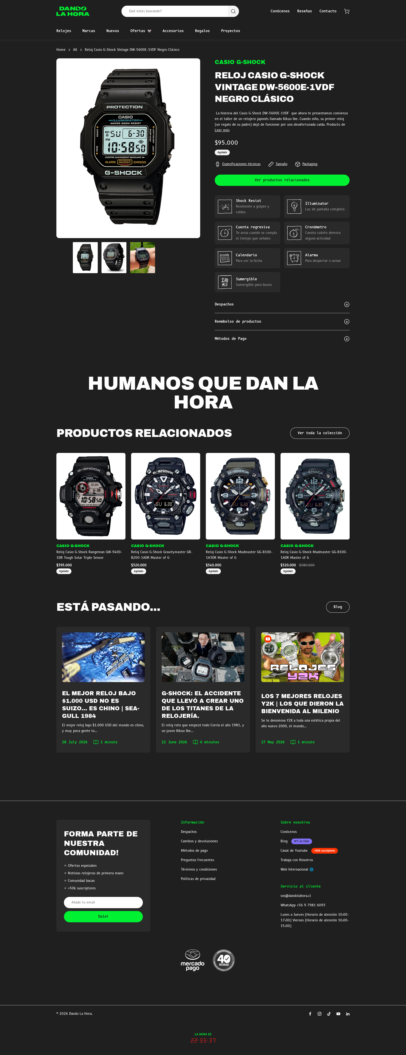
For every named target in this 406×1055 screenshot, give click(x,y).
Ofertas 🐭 (140, 31)
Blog (338, 607)
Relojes (63, 31)
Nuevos (112, 31)
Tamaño (281, 164)
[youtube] (338, 1014)
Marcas (88, 31)
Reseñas (304, 11)
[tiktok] (329, 1014)
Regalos (202, 31)
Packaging (309, 164)
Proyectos (230, 31)
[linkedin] (348, 1014)
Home (61, 50)
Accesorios (173, 31)
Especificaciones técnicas (241, 164)
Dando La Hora (80, 1014)
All (75, 50)
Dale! (103, 917)
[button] (347, 11)
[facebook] (310, 1014)
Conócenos (280, 11)
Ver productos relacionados (282, 180)
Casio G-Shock (240, 62)
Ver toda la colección (320, 433)
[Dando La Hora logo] (73, 11)
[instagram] (319, 1014)
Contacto (328, 11)
